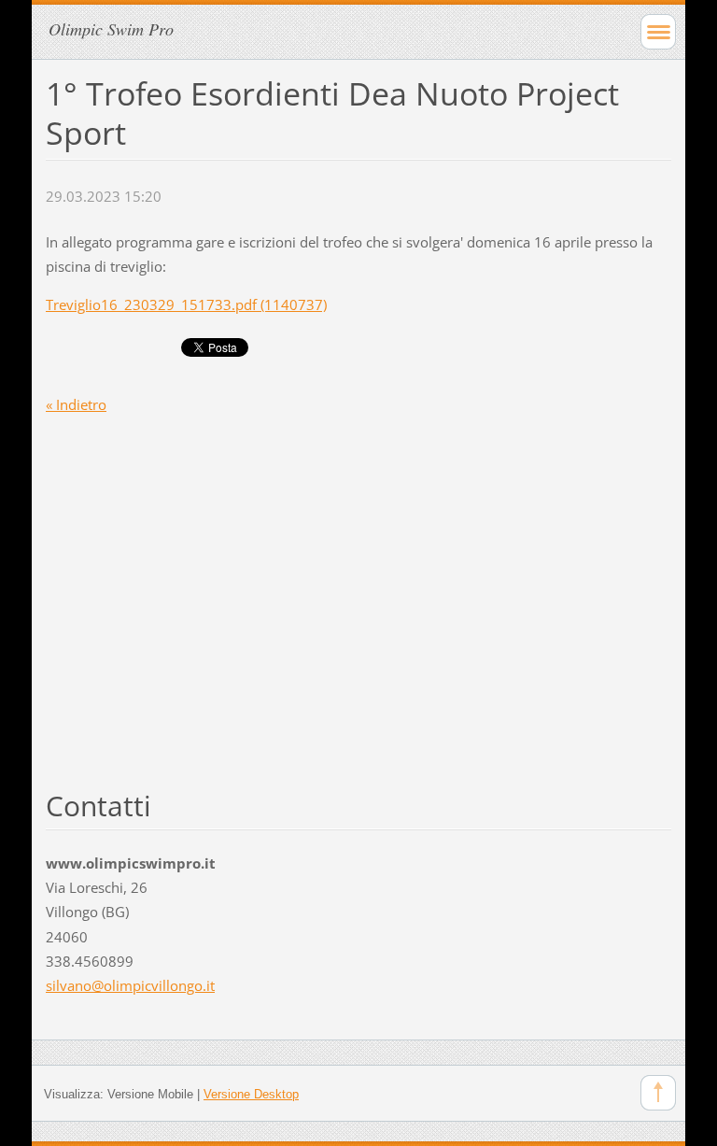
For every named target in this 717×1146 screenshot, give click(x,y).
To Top (658, 1093)
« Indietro (76, 404)
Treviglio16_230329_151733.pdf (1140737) (186, 304)
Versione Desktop (251, 1094)
